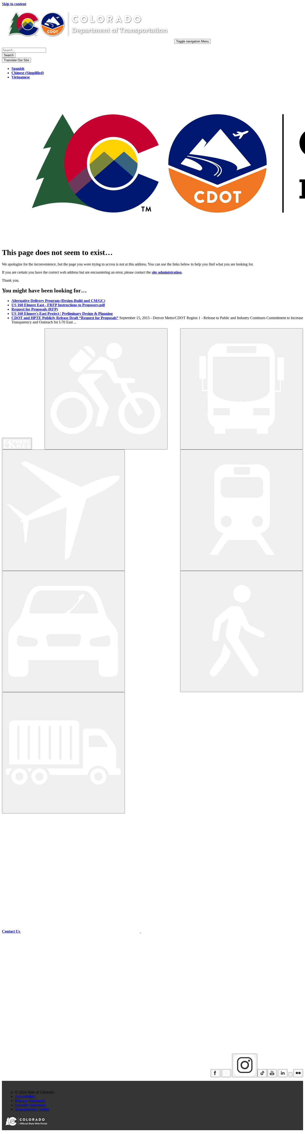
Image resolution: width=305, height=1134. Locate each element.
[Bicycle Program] (106, 389)
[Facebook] (215, 1073)
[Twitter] (226, 1073)
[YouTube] (272, 1073)
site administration (167, 272)
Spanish (17, 68)
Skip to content (14, 4)
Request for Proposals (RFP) (34, 309)
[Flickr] (298, 1073)
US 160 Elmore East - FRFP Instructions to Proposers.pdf (58, 305)
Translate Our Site (16, 60)
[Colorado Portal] (27, 1124)
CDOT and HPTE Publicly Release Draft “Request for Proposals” (64, 318)
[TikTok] (262, 1073)
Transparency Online (32, 1109)
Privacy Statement (30, 1101)
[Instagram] (244, 1065)
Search (9, 55)
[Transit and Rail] (241, 389)
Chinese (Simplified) (27, 73)
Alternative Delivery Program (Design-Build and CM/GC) (58, 301)
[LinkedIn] (283, 1073)
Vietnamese (20, 77)
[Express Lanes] (17, 444)
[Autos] (63, 631)
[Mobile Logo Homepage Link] (87, 41)
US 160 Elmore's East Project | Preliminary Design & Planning (62, 314)
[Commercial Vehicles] (63, 752)
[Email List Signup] (290, 1074)
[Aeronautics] (63, 510)
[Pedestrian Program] (241, 631)
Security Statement (30, 1105)
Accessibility (25, 1096)
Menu (192, 41)
